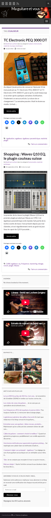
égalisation (10, 138)
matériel (6, 46)
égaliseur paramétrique (31, 138)
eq (19, 264)
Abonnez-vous (12, 495)
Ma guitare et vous (25, 8)
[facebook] (3, 3)
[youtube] (10, 3)
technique (19, 46)
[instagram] (14, 3)
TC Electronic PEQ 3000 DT (25, 40)
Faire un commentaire (39, 144)
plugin (6, 140)
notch (6, 266)
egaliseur (18, 138)
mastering (33, 264)
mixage (40, 264)
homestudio (38, 44)
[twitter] (6, 3)
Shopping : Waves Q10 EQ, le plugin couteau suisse (25, 156)
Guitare (30, 44)
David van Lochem (11, 44)
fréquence (25, 264)
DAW (8, 264)
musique (12, 46)
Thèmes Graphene (21, 515)
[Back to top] (46, 513)
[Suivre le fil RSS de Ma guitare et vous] (17, 3)
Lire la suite (11, 111)
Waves (16, 266)
